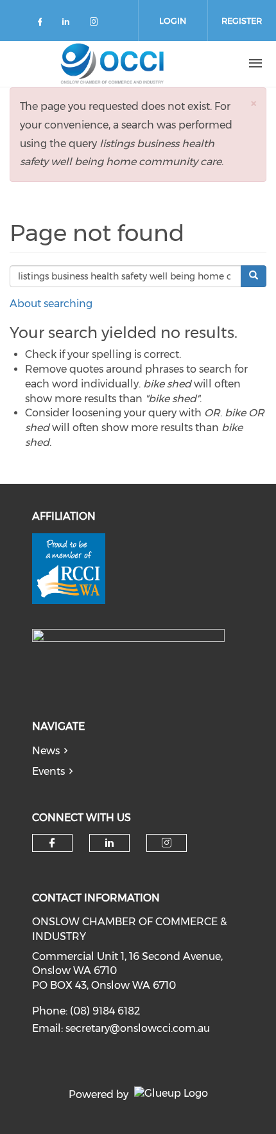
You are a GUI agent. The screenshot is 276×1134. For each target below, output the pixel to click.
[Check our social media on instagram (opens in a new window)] (96, 24)
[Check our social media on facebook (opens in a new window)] (42, 24)
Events (48, 771)
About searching (51, 303)
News (46, 751)
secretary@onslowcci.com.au (137, 1028)
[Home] (112, 63)
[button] (253, 103)
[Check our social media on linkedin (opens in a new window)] (69, 24)
